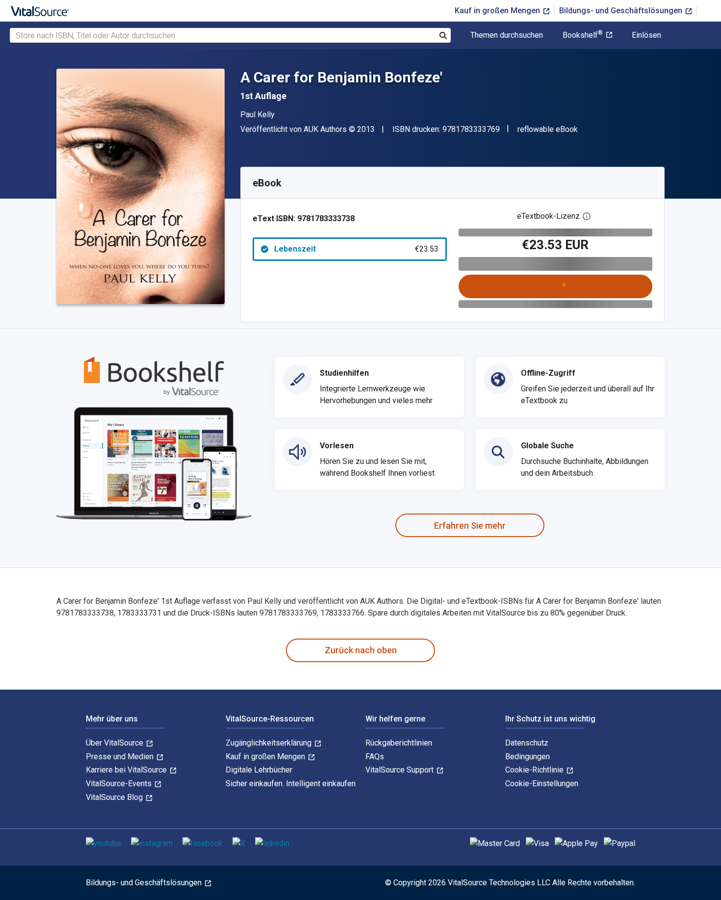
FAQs (374, 756)
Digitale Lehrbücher (259, 769)
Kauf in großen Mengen (498, 10)
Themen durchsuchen (506, 35)
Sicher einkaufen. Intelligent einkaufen (291, 783)
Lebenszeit (356, 249)
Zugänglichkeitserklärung (269, 742)
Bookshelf (583, 35)
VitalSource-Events (120, 783)
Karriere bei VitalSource (127, 769)
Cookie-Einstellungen (541, 783)
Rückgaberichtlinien (398, 742)
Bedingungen (527, 756)
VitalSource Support (400, 769)
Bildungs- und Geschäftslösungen (621, 10)
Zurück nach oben (361, 650)
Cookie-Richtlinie (535, 769)
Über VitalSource (115, 742)
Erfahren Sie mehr (470, 525)
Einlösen (646, 35)
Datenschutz (526, 742)
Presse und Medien (120, 756)
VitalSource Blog (115, 797)
